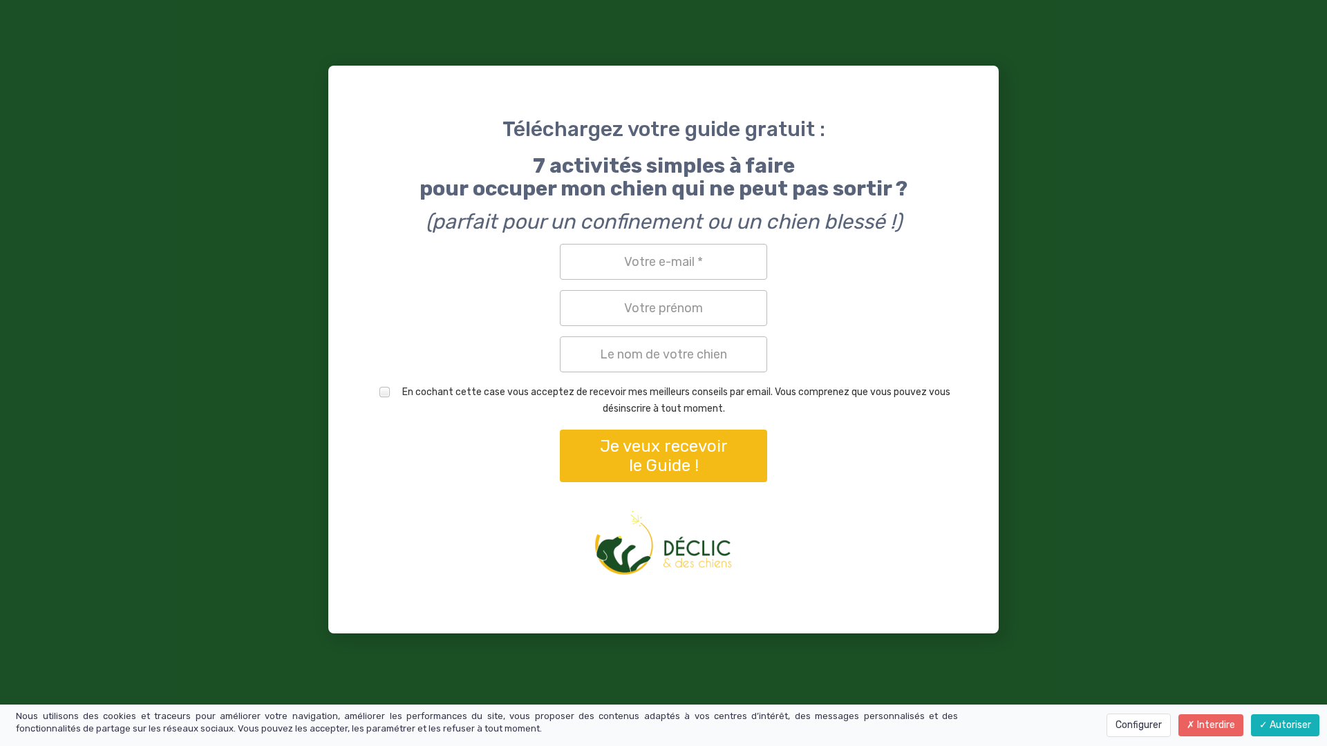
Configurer (1139, 725)
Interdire (1215, 725)
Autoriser (1289, 725)
